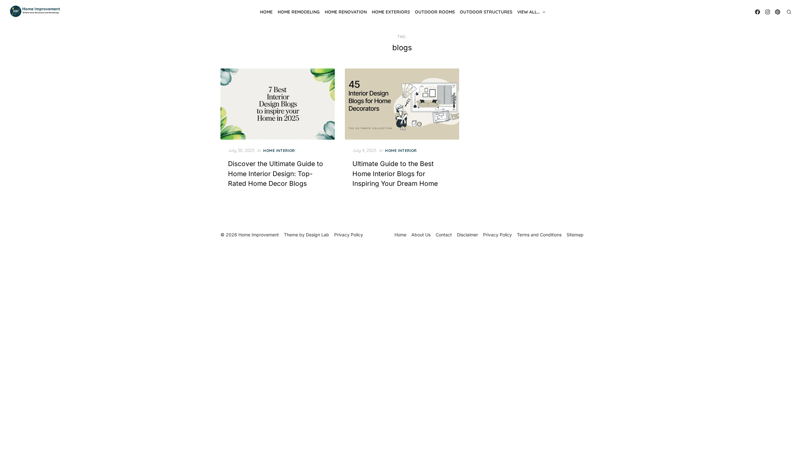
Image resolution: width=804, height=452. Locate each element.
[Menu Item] (757, 12)
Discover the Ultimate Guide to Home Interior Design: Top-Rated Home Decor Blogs (275, 173)
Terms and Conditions (539, 234)
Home (266, 12)
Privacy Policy (497, 234)
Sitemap (575, 234)
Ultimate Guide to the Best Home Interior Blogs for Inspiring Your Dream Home (395, 173)
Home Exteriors (391, 12)
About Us (421, 234)
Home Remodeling (299, 12)
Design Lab (317, 234)
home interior (279, 150)
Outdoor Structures (486, 12)
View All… (528, 12)
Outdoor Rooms (435, 12)
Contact (444, 234)
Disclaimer (467, 234)
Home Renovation (346, 12)
